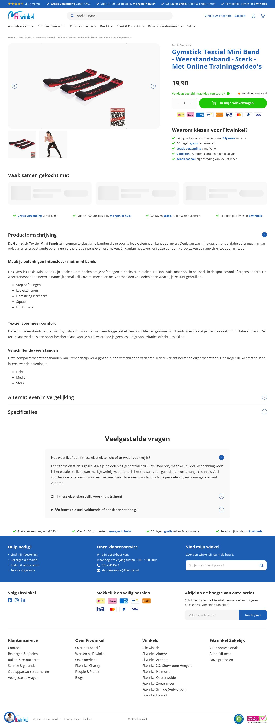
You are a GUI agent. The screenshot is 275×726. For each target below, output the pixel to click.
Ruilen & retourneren (25, 565)
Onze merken (85, 660)
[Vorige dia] (14, 86)
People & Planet (87, 671)
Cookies (87, 719)
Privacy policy (71, 719)
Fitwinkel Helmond (156, 671)
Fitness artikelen (81, 26)
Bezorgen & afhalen (24, 560)
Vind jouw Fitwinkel (218, 16)
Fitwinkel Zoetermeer (158, 683)
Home (11, 37)
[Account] (253, 15)
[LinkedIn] (23, 600)
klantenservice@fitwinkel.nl (120, 570)
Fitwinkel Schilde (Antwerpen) (164, 689)
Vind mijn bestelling (24, 554)
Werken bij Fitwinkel (90, 653)
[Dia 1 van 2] (22, 144)
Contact (14, 648)
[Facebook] (10, 600)
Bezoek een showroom (163, 26)
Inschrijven (253, 615)
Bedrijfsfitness (220, 653)
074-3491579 (110, 565)
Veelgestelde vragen (23, 677)
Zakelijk (240, 16)
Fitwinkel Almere (154, 653)
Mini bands (25, 37)
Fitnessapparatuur (50, 26)
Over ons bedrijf (87, 648)
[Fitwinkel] (18, 719)
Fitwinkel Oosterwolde (159, 677)
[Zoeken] (261, 565)
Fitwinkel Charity (87, 665)
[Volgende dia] (153, 86)
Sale (189, 26)
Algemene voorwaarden (46, 719)
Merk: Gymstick (181, 45)
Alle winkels (151, 648)
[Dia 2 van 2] (53, 144)
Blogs (79, 677)
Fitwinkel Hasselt (154, 695)
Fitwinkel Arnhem (155, 660)
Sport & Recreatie (129, 26)
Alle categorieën (19, 26)
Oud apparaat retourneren (28, 671)
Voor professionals (224, 648)
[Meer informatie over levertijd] (228, 93)
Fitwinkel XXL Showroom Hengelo (167, 665)
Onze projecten (221, 660)
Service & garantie (23, 570)
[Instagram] (17, 600)
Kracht (104, 26)
